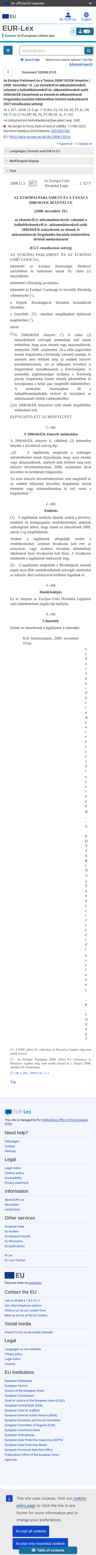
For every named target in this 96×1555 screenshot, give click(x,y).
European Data (14, 1226)
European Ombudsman (20, 1435)
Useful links (12, 1209)
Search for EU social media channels (29, 1332)
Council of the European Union (24, 1390)
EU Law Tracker (15, 1260)
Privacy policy (14, 1354)
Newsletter (12, 1204)
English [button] (86, 19)
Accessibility (13, 1178)
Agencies (11, 1459)
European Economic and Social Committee (32, 1420)
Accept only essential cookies (40, 1544)
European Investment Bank (22, 1430)
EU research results (17, 1236)
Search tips (32, 59)
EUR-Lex (18, 28)
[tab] (48, 151)
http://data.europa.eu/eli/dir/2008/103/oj (40, 137)
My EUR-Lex (68, 19)
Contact (10, 1146)
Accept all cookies (31, 1531)
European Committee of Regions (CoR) (30, 1425)
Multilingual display (24, 161)
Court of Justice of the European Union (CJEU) (35, 1400)
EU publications (15, 1246)
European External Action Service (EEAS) (31, 1415)
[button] (48, 1550)
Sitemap (10, 1151)
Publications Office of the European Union (32, 1454)
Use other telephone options (23, 1305)
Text (13, 171)
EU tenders (12, 1231)
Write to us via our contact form (25, 1310)
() (32, 296)
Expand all (65, 143)
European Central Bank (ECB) (24, 1405)
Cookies (10, 1364)
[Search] (88, 50)
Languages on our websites (23, 1349)
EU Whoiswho (14, 1241)
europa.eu (34, 1282)
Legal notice (13, 1168)
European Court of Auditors (22, 1410)
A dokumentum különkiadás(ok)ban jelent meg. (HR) (41, 120)
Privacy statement (16, 1183)
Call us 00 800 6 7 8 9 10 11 (22, 1300)
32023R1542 (60, 131)
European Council (16, 1385)
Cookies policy (14, 1173)
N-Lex (8, 1255)
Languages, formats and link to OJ (35, 151)
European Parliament (18, 1381)
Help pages (12, 1141)
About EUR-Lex (14, 1199)
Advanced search (81, 64)
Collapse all (85, 143)
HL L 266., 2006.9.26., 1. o (32, 1073)
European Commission (19, 1395)
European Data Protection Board (26, 1445)
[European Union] (14, 1275)
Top (13, 1082)
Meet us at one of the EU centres (26, 1315)
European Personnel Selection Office (29, 1450)
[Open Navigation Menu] (8, 50)
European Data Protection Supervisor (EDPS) (34, 1440)
